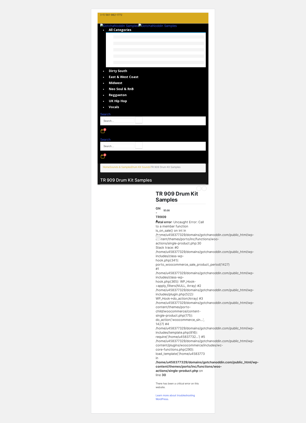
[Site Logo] (138, 25)
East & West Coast (123, 77)
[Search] (139, 120)
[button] (105, 114)
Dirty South (118, 71)
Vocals (114, 107)
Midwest (115, 83)
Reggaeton (118, 95)
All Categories (120, 30)
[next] (204, 188)
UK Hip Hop (118, 101)
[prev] (198, 188)
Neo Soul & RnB (121, 89)
